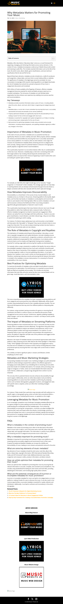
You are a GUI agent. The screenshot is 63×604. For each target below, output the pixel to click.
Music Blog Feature (31, 513)
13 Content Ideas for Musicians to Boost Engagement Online (26, 495)
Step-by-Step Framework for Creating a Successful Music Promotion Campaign (31, 497)
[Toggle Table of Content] (52, 58)
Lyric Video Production (31, 539)
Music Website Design (31, 565)
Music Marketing (20, 18)
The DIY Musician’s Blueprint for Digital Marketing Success (25, 491)
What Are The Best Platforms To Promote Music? (22, 493)
